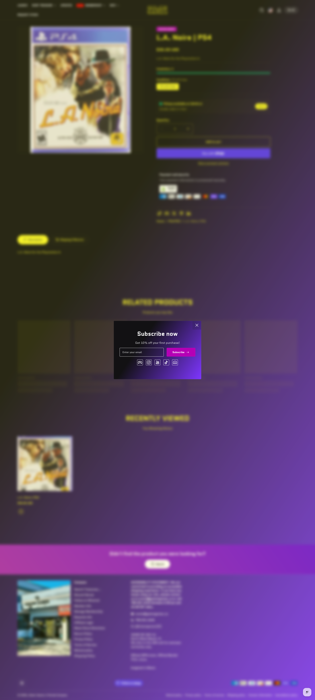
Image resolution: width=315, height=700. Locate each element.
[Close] (196, 325)
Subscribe (178, 352)
